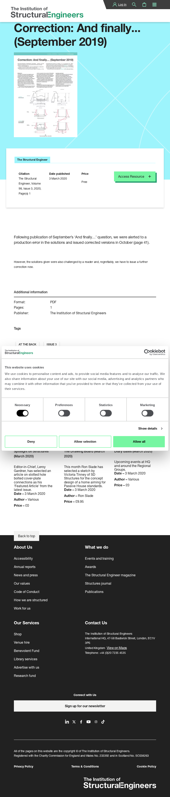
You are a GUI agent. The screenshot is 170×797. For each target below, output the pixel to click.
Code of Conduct (26, 592)
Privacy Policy (23, 766)
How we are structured (30, 600)
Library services (25, 659)
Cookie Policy (146, 766)
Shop (18, 634)
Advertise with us (26, 667)
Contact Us (96, 622)
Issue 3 (52, 344)
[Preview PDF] (45, 94)
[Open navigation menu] (154, 4)
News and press (26, 575)
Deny (31, 441)
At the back (27, 344)
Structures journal (98, 583)
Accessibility (23, 558)
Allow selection (85, 441)
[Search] (134, 4)
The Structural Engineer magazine (110, 575)
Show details (147, 428)
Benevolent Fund (26, 651)
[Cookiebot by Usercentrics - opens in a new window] (147, 352)
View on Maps (117, 648)
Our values (22, 583)
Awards (90, 567)
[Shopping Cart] (144, 4)
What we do (96, 547)
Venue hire (22, 642)
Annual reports (24, 567)
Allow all (139, 441)
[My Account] (114, 4)
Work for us (22, 608)
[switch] (64, 413)
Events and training (99, 558)
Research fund (25, 676)
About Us (23, 547)
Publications (94, 592)
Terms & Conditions (85, 766)
